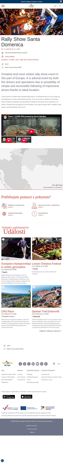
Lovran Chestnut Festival (46, 263)
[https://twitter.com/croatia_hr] (29, 364)
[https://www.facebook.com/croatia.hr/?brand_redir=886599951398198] (20, 364)
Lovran (35, 269)
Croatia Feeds (45, 374)
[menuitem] (9, 399)
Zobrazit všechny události (49, 331)
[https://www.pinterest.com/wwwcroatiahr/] (33, 364)
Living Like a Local (46, 382)
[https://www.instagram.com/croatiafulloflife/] (24, 364)
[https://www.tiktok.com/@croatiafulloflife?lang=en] (46, 364)
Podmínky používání (31, 428)
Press (28, 382)
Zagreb (5, 272)
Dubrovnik (36, 316)
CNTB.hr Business (32, 379)
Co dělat (19, 374)
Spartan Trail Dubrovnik (46, 311)
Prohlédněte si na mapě (52, 187)
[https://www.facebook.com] (37, 364)
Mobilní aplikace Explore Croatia (31, 2)
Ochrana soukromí (32, 431)
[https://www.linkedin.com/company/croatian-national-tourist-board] (41, 364)
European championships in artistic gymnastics (16, 265)
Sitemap (32, 435)
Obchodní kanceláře (33, 384)
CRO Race (7, 311)
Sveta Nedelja (10, 56)
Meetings (29, 376)
